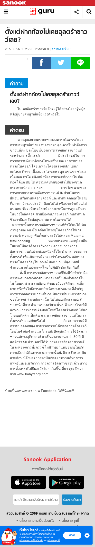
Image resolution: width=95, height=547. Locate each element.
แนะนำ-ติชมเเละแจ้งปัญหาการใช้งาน (36, 499)
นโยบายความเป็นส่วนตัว (31, 540)
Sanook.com (14, 3)
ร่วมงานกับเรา (72, 499)
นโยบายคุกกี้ (54, 540)
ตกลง (72, 535)
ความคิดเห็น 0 (61, 49)
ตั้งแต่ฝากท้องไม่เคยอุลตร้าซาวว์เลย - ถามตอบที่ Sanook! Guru (43, 12)
